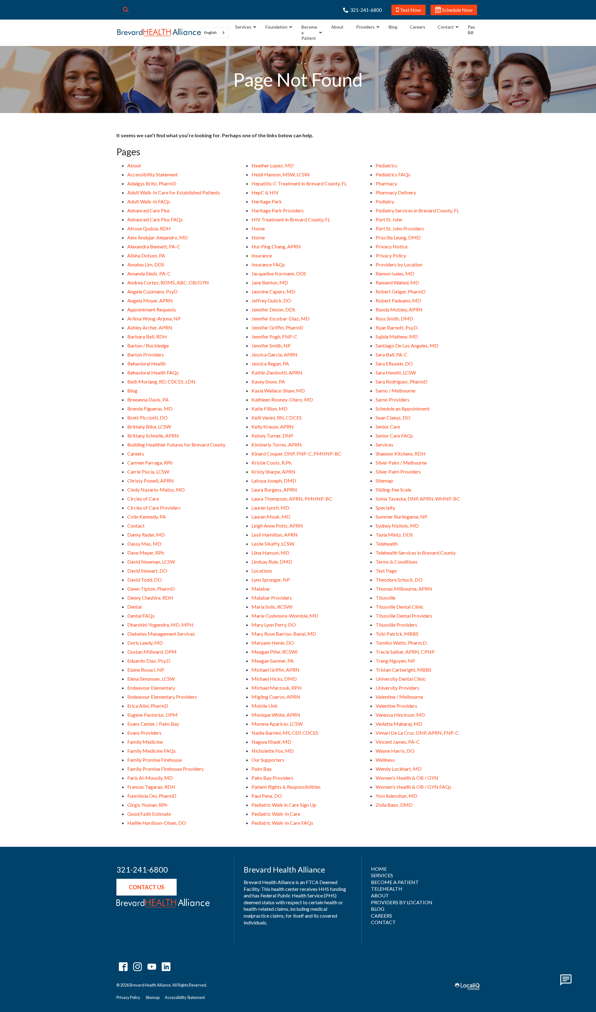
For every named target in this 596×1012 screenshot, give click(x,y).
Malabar (260, 589)
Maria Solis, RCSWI (272, 607)
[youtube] (151, 966)
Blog (132, 390)
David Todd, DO (144, 580)
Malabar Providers (271, 598)
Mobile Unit (264, 706)
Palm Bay (261, 769)
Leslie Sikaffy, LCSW (272, 544)
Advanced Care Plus (148, 210)
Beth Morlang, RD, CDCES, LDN (161, 381)
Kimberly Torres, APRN (276, 444)
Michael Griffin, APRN (275, 670)
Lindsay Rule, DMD (271, 562)
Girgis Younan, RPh (147, 805)
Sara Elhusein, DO (394, 363)
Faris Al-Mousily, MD (150, 778)
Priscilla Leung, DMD (398, 237)
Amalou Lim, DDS (145, 264)
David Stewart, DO (147, 571)
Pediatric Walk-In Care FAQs (282, 823)
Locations (261, 571)
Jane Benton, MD (269, 282)
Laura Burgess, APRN (274, 489)
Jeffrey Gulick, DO (271, 300)
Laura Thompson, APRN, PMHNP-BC (291, 498)
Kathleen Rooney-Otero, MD (282, 399)
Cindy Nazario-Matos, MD (156, 489)
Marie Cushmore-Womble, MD (284, 616)
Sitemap (384, 480)
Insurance (261, 255)
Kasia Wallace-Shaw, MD (278, 390)
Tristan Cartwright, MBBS (403, 670)
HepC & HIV (264, 192)
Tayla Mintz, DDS (394, 535)
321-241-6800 (142, 869)
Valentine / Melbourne (399, 697)
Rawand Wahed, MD (397, 282)
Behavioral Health (146, 363)
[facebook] (123, 966)
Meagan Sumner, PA (272, 661)
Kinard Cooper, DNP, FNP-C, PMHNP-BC (296, 453)
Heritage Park (266, 201)
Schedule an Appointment (403, 408)
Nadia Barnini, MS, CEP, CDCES (284, 733)
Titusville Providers (396, 625)
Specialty (385, 508)
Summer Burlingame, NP (401, 517)
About (134, 165)
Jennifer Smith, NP (271, 345)
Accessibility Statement (152, 174)
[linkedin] (166, 966)
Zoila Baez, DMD (394, 805)
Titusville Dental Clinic (400, 607)
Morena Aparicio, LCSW (277, 724)
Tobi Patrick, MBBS (397, 634)
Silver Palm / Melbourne (401, 462)
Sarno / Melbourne (395, 390)
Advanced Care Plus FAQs (155, 219)
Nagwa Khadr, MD (271, 742)
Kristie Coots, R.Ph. (271, 462)
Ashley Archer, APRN (149, 327)
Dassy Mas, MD (144, 544)
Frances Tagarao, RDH (151, 787)
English (210, 32)
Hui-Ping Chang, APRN (276, 246)
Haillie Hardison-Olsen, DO (156, 823)
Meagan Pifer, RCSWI (274, 652)
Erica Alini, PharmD (147, 706)
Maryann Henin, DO (272, 643)
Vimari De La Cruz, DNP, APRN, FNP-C (417, 733)
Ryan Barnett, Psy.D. (397, 327)
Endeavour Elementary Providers (162, 697)
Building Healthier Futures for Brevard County (176, 444)
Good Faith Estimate (149, 814)
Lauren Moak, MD (270, 517)
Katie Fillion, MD (269, 408)
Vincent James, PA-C (398, 742)
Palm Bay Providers (272, 778)
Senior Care (388, 426)
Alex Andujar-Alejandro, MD (157, 237)
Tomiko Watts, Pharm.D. (401, 643)
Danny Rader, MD (146, 535)
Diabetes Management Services (161, 634)
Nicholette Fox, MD (272, 751)
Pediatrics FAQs (393, 174)
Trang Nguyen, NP (395, 661)
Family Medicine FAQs (151, 751)
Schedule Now (456, 10)
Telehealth (387, 544)
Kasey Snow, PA (268, 381)
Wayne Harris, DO (395, 751)
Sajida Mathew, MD (397, 336)
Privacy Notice (392, 246)
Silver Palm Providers (398, 471)
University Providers (397, 688)
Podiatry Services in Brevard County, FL (417, 210)
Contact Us (146, 887)
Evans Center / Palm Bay (153, 724)
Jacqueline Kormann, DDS (278, 273)
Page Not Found (298, 79)
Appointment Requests (151, 309)
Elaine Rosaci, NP (145, 670)
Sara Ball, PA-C (392, 354)
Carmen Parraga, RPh (150, 462)
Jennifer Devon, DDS (273, 309)
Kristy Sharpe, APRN (273, 471)
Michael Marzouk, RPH (276, 688)
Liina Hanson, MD (270, 553)
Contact (136, 526)
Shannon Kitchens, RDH (401, 453)
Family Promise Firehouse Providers (165, 769)
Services (384, 444)
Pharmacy (386, 183)
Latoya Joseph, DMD (273, 480)
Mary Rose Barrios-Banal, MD (283, 634)
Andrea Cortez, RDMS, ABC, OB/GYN (168, 282)
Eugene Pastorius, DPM (152, 715)
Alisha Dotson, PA (146, 255)
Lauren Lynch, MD (270, 508)
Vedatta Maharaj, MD (399, 724)
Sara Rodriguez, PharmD (401, 381)
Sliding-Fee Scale (393, 489)
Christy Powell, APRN (150, 480)
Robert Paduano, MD (398, 300)
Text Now (410, 10)
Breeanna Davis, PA (148, 399)
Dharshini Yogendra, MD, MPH (160, 625)
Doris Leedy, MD (145, 643)
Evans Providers (144, 733)
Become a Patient (395, 882)
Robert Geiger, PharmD (401, 291)
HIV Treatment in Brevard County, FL (290, 219)
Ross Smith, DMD (394, 318)
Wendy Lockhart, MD (399, 769)
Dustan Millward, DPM (152, 652)
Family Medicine (145, 742)
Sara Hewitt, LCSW (396, 372)
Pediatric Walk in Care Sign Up (283, 805)
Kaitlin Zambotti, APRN (276, 372)
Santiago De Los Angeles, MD (407, 345)
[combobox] (215, 32)
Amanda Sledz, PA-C (149, 273)
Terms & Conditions (397, 562)
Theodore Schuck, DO (399, 580)
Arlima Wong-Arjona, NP (154, 318)
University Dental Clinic (401, 679)
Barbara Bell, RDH (147, 336)
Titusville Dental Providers (404, 616)
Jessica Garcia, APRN (274, 354)
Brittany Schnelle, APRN (153, 435)
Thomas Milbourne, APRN (404, 589)
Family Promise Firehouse (154, 760)
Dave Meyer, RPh (145, 553)
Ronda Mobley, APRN (399, 309)
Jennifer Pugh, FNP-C (274, 336)
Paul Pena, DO (266, 796)
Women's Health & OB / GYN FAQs (413, 787)
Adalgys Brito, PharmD (151, 183)
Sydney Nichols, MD (397, 526)
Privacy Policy (391, 255)
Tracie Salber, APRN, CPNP (405, 652)
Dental (134, 607)
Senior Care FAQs (394, 435)
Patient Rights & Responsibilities (286, 787)
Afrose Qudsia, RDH (149, 228)
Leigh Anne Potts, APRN (277, 526)
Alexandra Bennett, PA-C (153, 246)
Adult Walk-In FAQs (148, 201)
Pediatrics (386, 165)
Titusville (385, 598)
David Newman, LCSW (151, 562)
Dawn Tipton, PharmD (151, 589)
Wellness (385, 760)
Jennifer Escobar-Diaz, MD (280, 318)
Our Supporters (267, 760)
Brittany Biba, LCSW (149, 426)
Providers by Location (399, 264)
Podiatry (385, 201)
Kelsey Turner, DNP (272, 435)
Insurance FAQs (268, 264)
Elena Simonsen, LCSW (151, 679)
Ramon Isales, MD (395, 273)
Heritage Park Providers (277, 210)
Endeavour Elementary (151, 688)
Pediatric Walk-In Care (275, 814)
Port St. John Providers (400, 228)
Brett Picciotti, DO (147, 417)
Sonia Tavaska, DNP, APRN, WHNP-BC (418, 498)
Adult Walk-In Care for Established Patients (173, 192)
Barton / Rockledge (148, 345)
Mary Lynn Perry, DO (273, 625)
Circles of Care (143, 498)
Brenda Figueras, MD (150, 408)
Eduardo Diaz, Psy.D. (149, 661)
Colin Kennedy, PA (146, 517)
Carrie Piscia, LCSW (148, 471)
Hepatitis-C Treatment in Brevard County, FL (299, 183)
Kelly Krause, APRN (272, 426)
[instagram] (137, 966)
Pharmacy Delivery (396, 192)
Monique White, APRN (275, 715)
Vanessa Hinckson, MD (400, 715)
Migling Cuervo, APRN (275, 697)
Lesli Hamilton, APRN (274, 535)
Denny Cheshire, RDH (150, 598)
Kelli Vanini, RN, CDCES (276, 417)
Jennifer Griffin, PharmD (277, 327)
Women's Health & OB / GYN (407, 778)
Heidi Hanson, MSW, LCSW (280, 174)
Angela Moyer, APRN (150, 300)
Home (258, 228)
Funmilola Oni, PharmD (151, 796)
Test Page (386, 571)
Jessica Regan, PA (270, 363)
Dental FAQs (141, 616)
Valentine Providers (396, 706)
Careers (135, 453)
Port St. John (389, 219)
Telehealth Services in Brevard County (416, 553)
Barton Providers (145, 354)
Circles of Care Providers (154, 508)
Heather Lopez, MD (272, 165)
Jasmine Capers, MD (273, 291)
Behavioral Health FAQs (153, 372)
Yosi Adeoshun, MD (396, 796)
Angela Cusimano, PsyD (152, 291)
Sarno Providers (392, 399)
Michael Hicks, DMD (274, 679)
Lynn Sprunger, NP (270, 580)
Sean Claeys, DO (393, 417)
